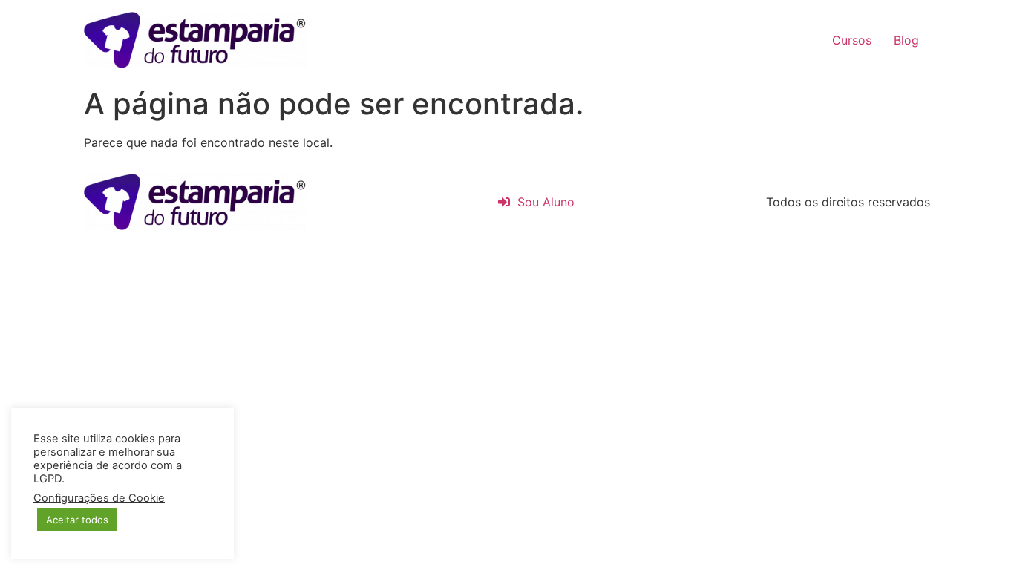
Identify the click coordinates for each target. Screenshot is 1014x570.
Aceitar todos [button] (77, 519)
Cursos (851, 40)
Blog (906, 40)
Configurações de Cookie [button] (99, 498)
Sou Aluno (542, 201)
